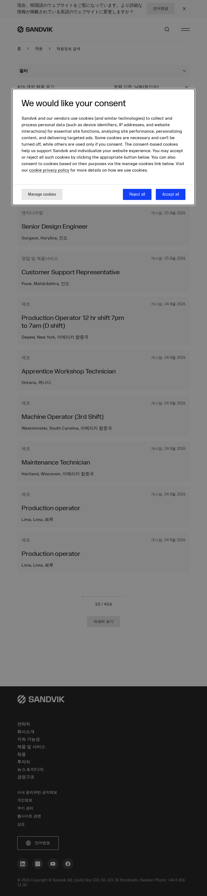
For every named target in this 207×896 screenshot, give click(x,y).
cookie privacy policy (49, 170)
